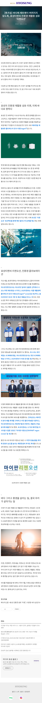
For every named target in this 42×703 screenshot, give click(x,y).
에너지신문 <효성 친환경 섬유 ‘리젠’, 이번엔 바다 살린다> (20, 602)
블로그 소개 (15, 692)
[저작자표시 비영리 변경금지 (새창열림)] (23, 609)
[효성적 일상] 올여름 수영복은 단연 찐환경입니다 (15, 650)
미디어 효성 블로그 (10, 659)
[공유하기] (7, 609)
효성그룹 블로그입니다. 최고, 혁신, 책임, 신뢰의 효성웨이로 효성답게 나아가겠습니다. (16, 663)
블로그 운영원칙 (25, 692)
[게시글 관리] (10, 609)
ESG (17, 24)
